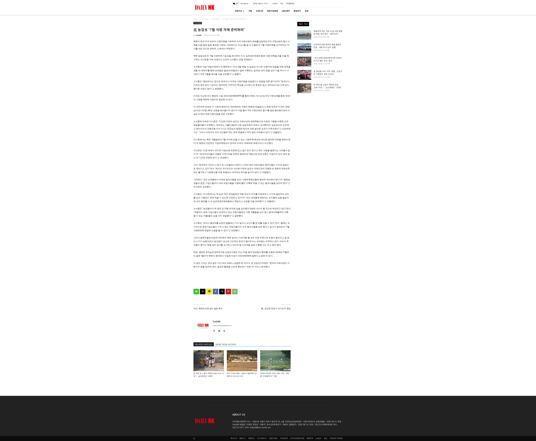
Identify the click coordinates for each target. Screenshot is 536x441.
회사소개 (234, 438)
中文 (281, 3)
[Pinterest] (228, 291)
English (275, 3)
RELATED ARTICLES (203, 344)
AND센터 (286, 11)
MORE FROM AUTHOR (226, 344)
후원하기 (297, 11)
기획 (250, 11)
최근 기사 (303, 24)
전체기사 (238, 11)
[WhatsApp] (235, 291)
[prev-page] (195, 382)
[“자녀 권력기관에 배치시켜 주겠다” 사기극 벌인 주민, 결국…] (304, 61)
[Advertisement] (242, 276)
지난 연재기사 (262, 438)
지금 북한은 (205, 19)
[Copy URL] (202, 291)
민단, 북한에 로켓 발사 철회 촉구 (207, 309)
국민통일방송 (290, 3)
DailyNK (199, 35)
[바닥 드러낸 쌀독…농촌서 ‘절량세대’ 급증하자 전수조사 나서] (242, 360)
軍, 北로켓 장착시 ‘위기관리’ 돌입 (276, 309)
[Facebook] (215, 291)
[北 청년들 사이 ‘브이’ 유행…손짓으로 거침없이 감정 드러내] (304, 75)
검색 (306, 11)
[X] (222, 291)
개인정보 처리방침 (336, 438)
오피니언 (259, 11)
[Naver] (196, 291)
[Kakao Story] (209, 291)
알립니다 (242, 438)
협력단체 (310, 438)
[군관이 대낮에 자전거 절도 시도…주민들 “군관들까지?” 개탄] (275, 360)
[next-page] (199, 382)
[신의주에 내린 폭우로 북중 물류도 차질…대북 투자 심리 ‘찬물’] (304, 48)
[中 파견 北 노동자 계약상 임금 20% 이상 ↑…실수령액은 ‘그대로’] (208, 360)
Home (195, 19)
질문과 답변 (273, 438)
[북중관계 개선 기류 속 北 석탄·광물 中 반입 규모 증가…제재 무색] (304, 35)
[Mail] (220, 331)
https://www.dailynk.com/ (222, 326)
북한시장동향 (272, 11)
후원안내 (251, 438)
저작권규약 (284, 438)
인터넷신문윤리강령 (297, 438)
